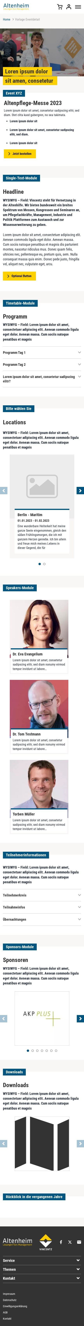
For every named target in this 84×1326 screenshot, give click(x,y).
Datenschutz (9, 1300)
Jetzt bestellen (22, 154)
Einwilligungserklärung (15, 1306)
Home (6, 19)
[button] (44, 564)
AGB (5, 1312)
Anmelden (68, 6)
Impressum (9, 1293)
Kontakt (7, 1318)
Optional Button (21, 276)
